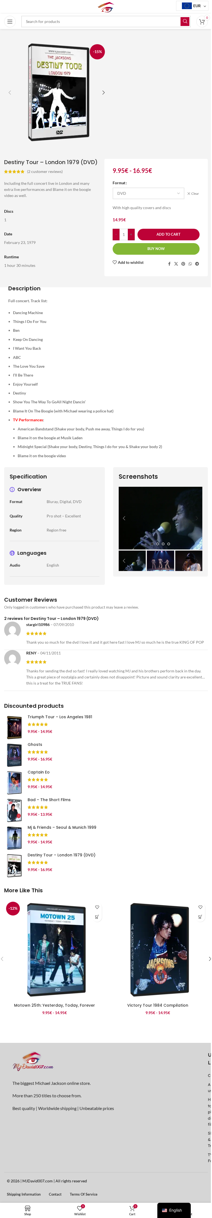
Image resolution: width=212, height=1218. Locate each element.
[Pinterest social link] (183, 264)
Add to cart (169, 234)
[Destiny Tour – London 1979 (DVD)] (13, 865)
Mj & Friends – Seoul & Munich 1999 (62, 827)
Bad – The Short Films (49, 800)
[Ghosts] (13, 755)
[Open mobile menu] (9, 21)
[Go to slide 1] (152, 544)
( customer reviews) (45, 171)
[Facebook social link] (169, 264)
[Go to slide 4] (168, 544)
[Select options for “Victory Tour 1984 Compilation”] (200, 917)
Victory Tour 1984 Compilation (157, 1005)
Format (119, 182)
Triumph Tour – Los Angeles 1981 (60, 717)
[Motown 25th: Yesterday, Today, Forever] (54, 950)
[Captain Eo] (13, 782)
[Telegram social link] (197, 264)
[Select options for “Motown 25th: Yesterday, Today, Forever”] (97, 917)
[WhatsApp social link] (190, 264)
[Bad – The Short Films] (13, 810)
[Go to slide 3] (163, 544)
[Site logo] (106, 6)
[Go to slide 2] (157, 544)
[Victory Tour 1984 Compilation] (157, 950)
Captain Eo (39, 772)
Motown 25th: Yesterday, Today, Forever (54, 1005)
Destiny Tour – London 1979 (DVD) (62, 855)
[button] (9, 92)
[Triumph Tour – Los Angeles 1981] (13, 727)
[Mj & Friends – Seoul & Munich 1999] (13, 838)
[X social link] (176, 264)
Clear (195, 193)
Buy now (156, 248)
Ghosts (35, 744)
